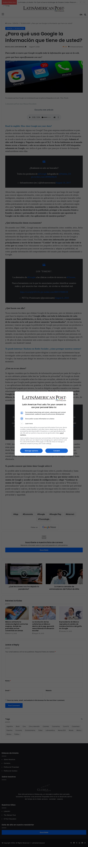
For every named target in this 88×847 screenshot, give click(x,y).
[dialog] (44, 423)
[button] (44, 423)
